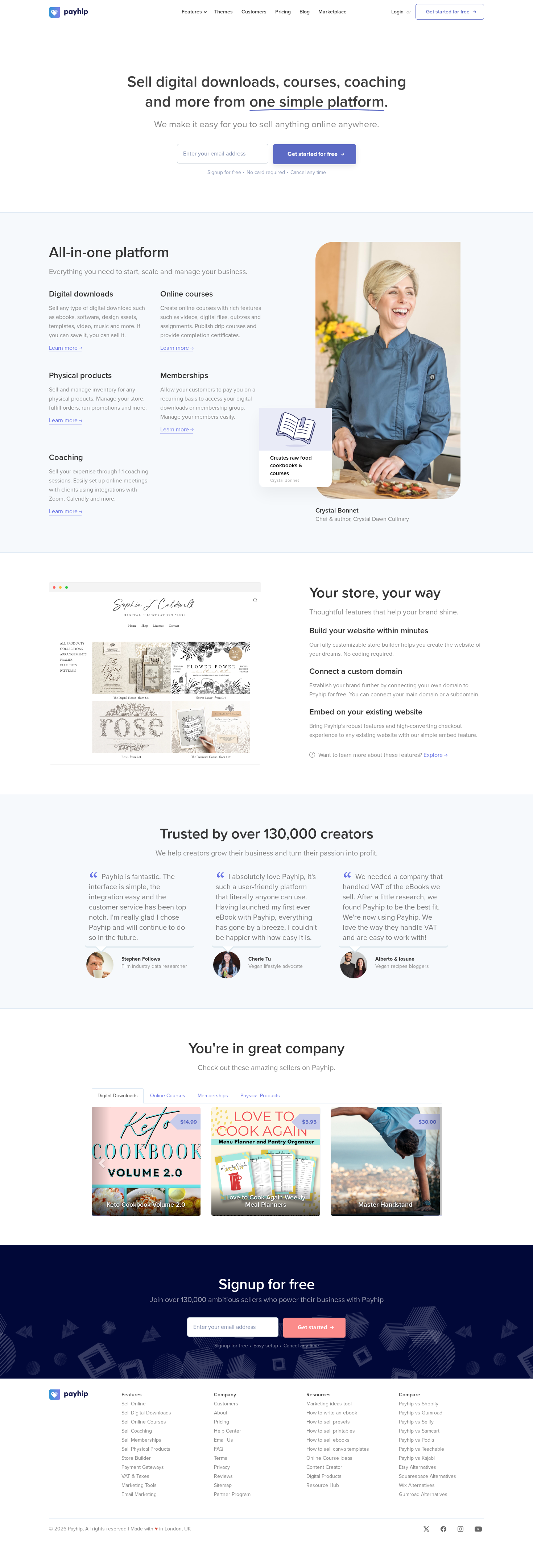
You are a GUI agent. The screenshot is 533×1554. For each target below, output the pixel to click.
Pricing (283, 12)
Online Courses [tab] (167, 1096)
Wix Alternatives (417, 1485)
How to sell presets (328, 1422)
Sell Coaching (136, 1431)
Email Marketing (139, 1494)
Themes (223, 12)
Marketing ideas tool (329, 1404)
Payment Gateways (142, 1467)
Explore (433, 755)
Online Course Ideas (329, 1458)
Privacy (222, 1467)
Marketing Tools (139, 1485)
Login (397, 12)
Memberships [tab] (213, 1096)
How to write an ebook (331, 1413)
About (220, 1413)
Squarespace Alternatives (427, 1476)
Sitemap (223, 1485)
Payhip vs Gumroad (420, 1413)
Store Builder (136, 1458)
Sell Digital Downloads (146, 1413)
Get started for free (448, 12)
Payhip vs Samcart (419, 1431)
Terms (220, 1458)
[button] (101, 1161)
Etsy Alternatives (417, 1467)
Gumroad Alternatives (423, 1494)
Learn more (63, 348)
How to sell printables (330, 1431)
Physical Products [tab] (260, 1096)
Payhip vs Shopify (418, 1404)
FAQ (218, 1449)
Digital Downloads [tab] (118, 1096)
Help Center (227, 1431)
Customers (253, 12)
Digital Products (324, 1476)
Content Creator (324, 1467)
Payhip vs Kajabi (417, 1458)
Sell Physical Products (145, 1449)
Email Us (223, 1440)
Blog (304, 12)
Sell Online (133, 1404)
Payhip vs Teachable (421, 1449)
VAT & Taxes (135, 1476)
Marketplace (332, 12)
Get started (312, 1327)
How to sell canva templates (337, 1449)
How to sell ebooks (328, 1440)
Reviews (223, 1476)
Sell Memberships (141, 1440)
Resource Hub (322, 1485)
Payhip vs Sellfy (416, 1422)
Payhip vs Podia (416, 1440)
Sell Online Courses (143, 1422)
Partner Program (232, 1494)
